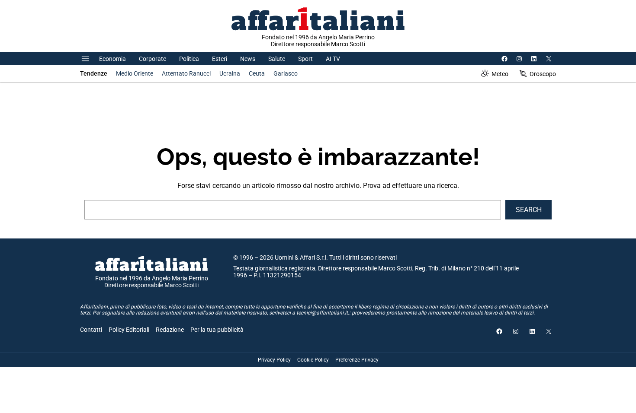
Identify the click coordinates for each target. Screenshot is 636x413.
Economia (112, 58)
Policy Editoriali (129, 329)
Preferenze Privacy (357, 360)
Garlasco (285, 73)
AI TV (333, 58)
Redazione (170, 329)
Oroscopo (543, 73)
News (247, 58)
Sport (305, 58)
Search (529, 210)
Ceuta (257, 73)
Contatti (91, 329)
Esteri (219, 58)
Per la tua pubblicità (217, 329)
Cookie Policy (313, 360)
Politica (189, 58)
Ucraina (229, 73)
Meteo (499, 73)
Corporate (152, 58)
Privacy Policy (274, 360)
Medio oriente (134, 73)
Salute (276, 58)
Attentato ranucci (186, 73)
